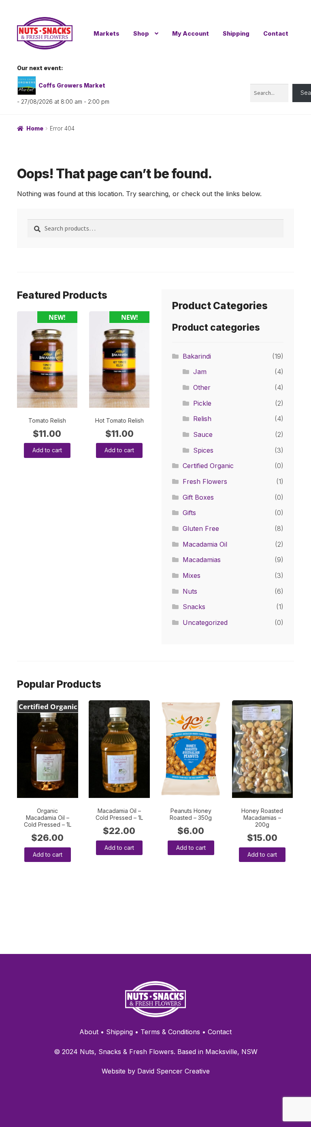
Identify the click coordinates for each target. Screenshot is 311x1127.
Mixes (191, 575)
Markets (106, 33)
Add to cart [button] (47, 450)
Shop (141, 33)
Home (34, 128)
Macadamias (202, 560)
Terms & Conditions (170, 1032)
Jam (200, 372)
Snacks (194, 607)
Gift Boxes (198, 497)
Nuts (190, 591)
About (88, 1032)
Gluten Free (201, 528)
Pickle (202, 403)
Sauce (203, 434)
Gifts (189, 513)
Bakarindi (197, 356)
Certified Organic (208, 466)
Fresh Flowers (205, 481)
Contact (275, 33)
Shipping (236, 33)
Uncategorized (205, 622)
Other (202, 387)
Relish (202, 419)
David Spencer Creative (173, 1071)
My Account (190, 33)
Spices (203, 450)
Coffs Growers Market (71, 85)
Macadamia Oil (205, 544)
